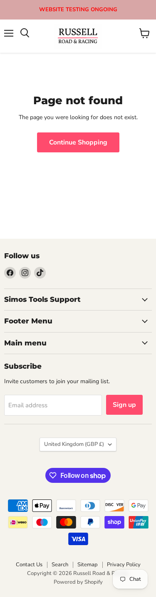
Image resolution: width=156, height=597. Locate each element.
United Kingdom (74, 444)
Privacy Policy (124, 564)
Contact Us (29, 564)
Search (60, 564)
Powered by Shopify (78, 582)
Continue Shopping (78, 142)
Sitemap (87, 564)
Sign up (124, 404)
